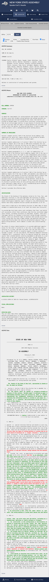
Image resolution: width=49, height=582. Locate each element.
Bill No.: (3, 34)
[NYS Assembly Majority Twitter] (21, 10)
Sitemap (7, 579)
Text (6, 41)
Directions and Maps (38, 579)
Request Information (21, 579)
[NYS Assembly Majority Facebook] (16, 10)
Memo (43, 39)
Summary (7, 39)
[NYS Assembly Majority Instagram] (27, 10)
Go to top (3, 85)
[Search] (37, 10)
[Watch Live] (11, 10)
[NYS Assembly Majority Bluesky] (32, 10)
